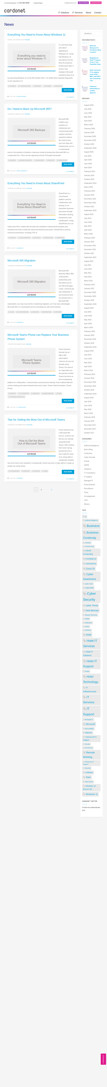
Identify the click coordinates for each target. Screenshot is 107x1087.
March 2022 (88, 234)
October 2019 (89, 343)
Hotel (88, 634)
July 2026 (87, 109)
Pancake (87, 744)
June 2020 (88, 316)
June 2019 (88, 359)
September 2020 (90, 304)
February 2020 (89, 331)
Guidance (20, 478)
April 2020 (88, 324)
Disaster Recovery (91, 615)
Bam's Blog (88, 449)
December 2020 (90, 292)
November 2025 (90, 140)
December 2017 (90, 425)
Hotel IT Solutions (88, 654)
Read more (68, 90)
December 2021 (90, 245)
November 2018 (90, 386)
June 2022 (88, 222)
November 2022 (90, 203)
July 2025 (87, 156)
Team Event (89, 782)
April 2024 (88, 167)
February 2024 (89, 171)
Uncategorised (21, 96)
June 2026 (88, 113)
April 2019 (88, 366)
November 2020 (90, 296)
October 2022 (89, 206)
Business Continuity (26, 160)
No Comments (70, 97)
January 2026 (89, 132)
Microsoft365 (63, 160)
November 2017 (90, 429)
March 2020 (88, 327)
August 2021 (89, 261)
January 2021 (89, 288)
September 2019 (90, 347)
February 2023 (89, 191)
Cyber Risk (89, 588)
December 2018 (90, 382)
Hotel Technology (90, 679)
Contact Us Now (96, 2)
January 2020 (89, 335)
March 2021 (88, 281)
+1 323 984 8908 (16, 3)
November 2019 (90, 339)
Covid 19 (90, 568)
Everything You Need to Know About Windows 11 (37, 34)
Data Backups (40, 160)
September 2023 (90, 183)
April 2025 (88, 160)
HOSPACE (88, 630)
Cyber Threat (92, 605)
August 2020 (89, 308)
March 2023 (88, 187)
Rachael (27, 39)
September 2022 (90, 210)
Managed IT (24, 170)
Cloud (12, 312)
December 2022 (90, 199)
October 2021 (89, 253)
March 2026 (88, 125)
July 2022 (87, 218)
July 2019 (87, 355)
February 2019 (89, 374)
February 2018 (89, 417)
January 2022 (89, 242)
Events (86, 461)
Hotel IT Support (90, 663)
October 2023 (89, 179)
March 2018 (88, 413)
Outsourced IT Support (90, 738)
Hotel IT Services (90, 643)
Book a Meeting (83, 2)
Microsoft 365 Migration (21, 260)
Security (87, 768)
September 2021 (90, 257)
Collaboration (24, 393)
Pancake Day (88, 748)
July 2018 (87, 401)
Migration (88, 733)
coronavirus (91, 563)
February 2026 (89, 128)
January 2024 (89, 175)
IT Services (77, 12)
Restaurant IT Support (88, 763)
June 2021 (88, 269)
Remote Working (48, 393)
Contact (97, 12)
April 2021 (88, 277)
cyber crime (89, 584)
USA (86, 500)
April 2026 (88, 121)
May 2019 (87, 363)
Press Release (89, 485)
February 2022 (89, 238)
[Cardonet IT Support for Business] (14, 10)
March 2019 (88, 370)
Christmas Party (89, 546)
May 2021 (87, 273)
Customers (88, 453)
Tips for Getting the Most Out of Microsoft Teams (36, 419)
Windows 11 (58, 86)
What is (87, 504)
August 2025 (89, 152)
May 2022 (87, 226)
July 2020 (87, 312)
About (88, 12)
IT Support (88, 477)
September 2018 (90, 394)
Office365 (58, 312)
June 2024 (88, 164)
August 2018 (89, 398)
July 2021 (87, 265)
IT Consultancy (21, 407)
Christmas (88, 543)
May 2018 (87, 409)
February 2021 (89, 284)
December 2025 (90, 136)
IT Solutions (63, 12)
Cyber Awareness (89, 576)
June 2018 (88, 405)
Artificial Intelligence (91, 445)
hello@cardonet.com (70, 3)
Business (13, 86)
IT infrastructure (25, 86)
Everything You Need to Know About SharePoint (36, 183)
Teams (59, 393)
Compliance (91, 559)
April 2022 (88, 230)
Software (48, 86)
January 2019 (89, 378)
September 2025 (90, 148)
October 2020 (89, 300)
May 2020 (87, 320)
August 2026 (89, 105)
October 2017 (89, 433)
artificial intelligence (91, 520)
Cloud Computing (25, 237)
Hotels (87, 671)
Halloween (88, 623)
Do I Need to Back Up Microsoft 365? (30, 108)
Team (86, 492)
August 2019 (89, 351)
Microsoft (38, 86)
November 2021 (90, 249)
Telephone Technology (17, 396)
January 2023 (89, 195)
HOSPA (87, 626)
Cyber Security (89, 457)
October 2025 (89, 144)
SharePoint (60, 237)
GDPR (18, 170)
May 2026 (87, 117)
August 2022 (89, 214)
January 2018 (89, 421)
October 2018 (89, 390)
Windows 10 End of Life (89, 787)
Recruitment (88, 488)
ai (85, 516)
